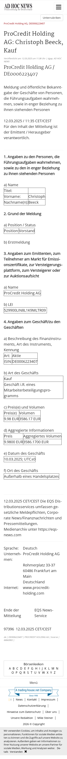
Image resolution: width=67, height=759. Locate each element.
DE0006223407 (37, 23)
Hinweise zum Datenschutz (24, 712)
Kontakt (32, 699)
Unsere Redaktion (22, 718)
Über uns (51, 712)
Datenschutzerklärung (32, 705)
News (19, 699)
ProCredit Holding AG (15, 23)
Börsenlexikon (34, 664)
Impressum (48, 699)
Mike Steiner (45, 718)
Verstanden (16, 751)
